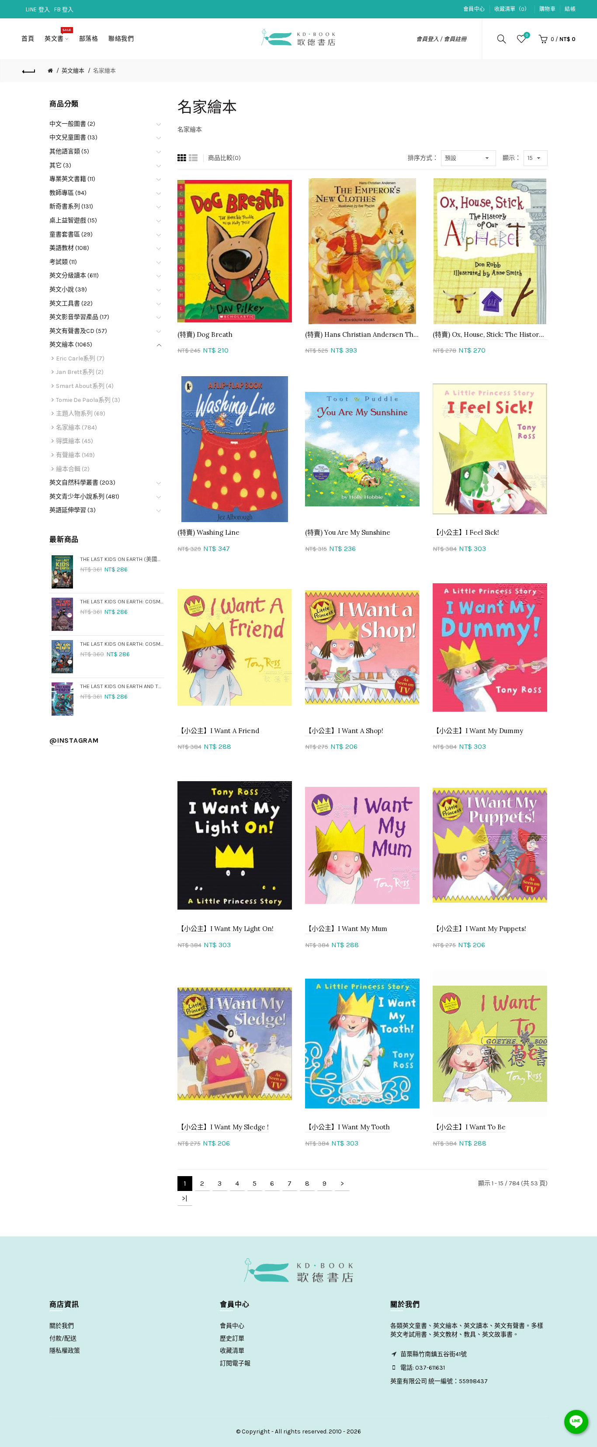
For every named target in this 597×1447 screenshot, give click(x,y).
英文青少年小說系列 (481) (84, 496)
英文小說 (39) (68, 289)
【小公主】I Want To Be (469, 1127)
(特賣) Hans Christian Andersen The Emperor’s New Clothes (362, 334)
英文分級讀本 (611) (74, 275)
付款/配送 (62, 1338)
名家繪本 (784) (76, 427)
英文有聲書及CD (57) (78, 331)
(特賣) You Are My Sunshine (347, 532)
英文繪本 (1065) (70, 344)
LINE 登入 (38, 9)
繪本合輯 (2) (73, 469)
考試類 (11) (63, 262)
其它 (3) (60, 165)
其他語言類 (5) (69, 151)
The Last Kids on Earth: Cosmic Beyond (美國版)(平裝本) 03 (122, 601)
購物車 (547, 9)
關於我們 (61, 1325)
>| (184, 1198)
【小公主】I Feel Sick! (466, 532)
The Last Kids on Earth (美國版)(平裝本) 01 (122, 559)
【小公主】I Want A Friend (218, 731)
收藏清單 (232, 1350)
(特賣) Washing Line (208, 532)
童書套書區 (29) (71, 234)
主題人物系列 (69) (80, 413)
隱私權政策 (64, 1350)
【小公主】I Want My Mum (346, 928)
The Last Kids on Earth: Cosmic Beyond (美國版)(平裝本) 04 (122, 643)
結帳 (570, 9)
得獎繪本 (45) (74, 441)
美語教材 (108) (69, 248)
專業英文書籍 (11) (72, 179)
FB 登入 (64, 9)
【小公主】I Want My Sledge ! (223, 1127)
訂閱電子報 (235, 1363)
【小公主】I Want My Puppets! (479, 928)
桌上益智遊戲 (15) (73, 220)
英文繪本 (73, 70)
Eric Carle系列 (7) (80, 358)
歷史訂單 (232, 1338)
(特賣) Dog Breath (205, 334)
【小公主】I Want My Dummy (478, 731)
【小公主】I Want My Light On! (225, 928)
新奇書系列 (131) (71, 206)
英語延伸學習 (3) (72, 510)
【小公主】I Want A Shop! (344, 731)
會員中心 (474, 9)
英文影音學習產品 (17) (79, 317)
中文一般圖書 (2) (72, 124)
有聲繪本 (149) (75, 455)
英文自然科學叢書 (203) (82, 482)
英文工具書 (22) (71, 303)
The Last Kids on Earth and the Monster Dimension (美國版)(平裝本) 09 (122, 686)
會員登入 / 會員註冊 (441, 39)
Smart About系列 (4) (85, 386)
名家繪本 (104, 70)
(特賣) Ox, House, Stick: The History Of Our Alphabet (490, 334)
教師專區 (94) (68, 193)
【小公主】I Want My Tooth (347, 1127)
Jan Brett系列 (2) (80, 372)
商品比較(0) (224, 158)
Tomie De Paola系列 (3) (88, 400)
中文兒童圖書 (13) (73, 137)
